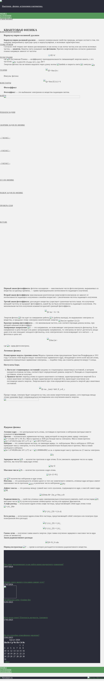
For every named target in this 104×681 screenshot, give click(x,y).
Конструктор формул (10, 32)
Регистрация (6, 57)
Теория (3, 70)
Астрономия (5, 16)
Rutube (3, 222)
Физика (3, 14)
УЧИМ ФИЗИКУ (6, 19)
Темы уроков (6, 45)
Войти (3, 96)
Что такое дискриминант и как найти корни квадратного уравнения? (34, 564)
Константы (5, 83)
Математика (6, 18)
